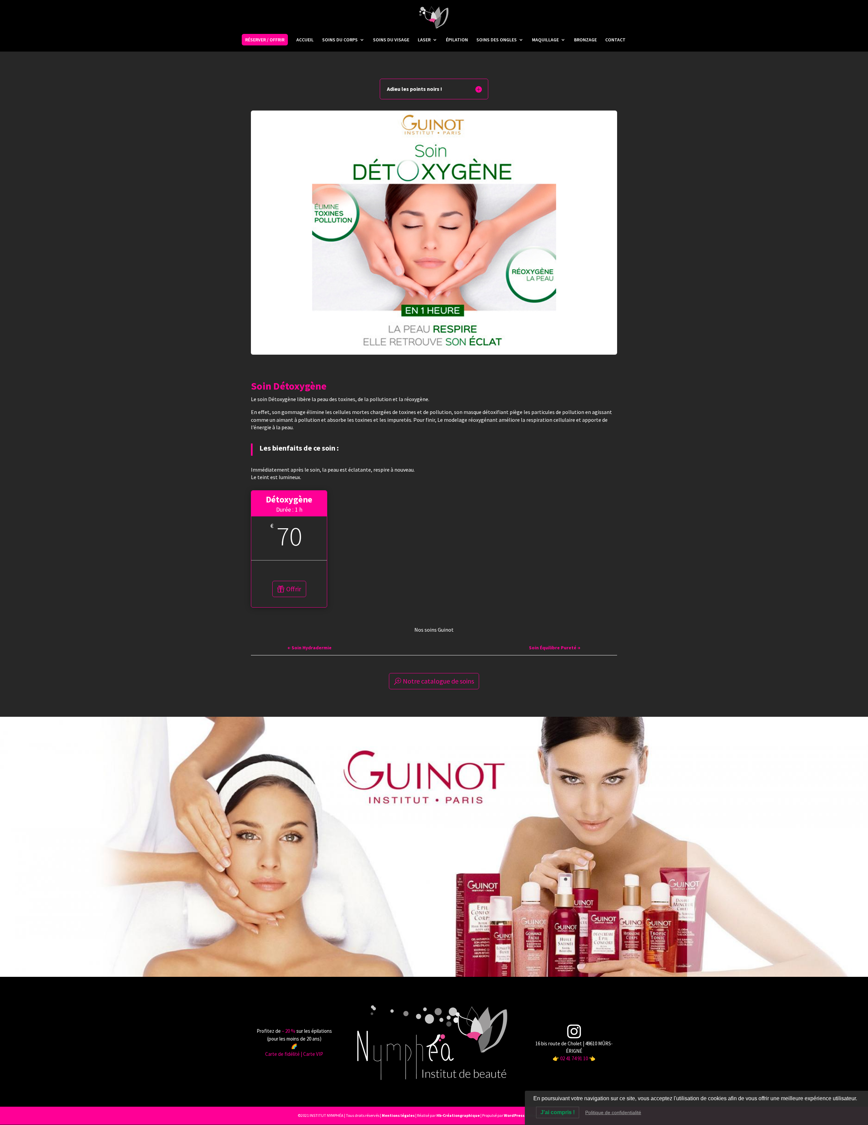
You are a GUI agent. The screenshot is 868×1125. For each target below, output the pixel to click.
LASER (424, 40)
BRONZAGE (585, 40)
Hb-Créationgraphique (458, 1115)
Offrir (293, 589)
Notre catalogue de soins (438, 681)
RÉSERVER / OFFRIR (264, 40)
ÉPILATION (457, 40)
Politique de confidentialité (613, 1112)
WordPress (514, 1115)
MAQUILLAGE (545, 40)
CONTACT (615, 40)
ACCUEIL (305, 40)
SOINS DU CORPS (340, 40)
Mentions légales (398, 1115)
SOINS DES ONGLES (496, 40)
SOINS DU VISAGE (391, 40)
